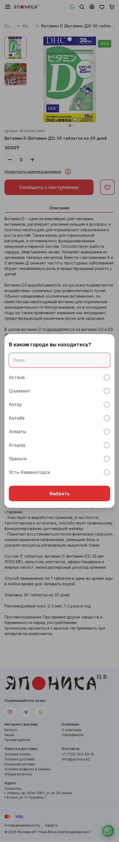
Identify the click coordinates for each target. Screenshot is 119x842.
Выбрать (60, 493)
